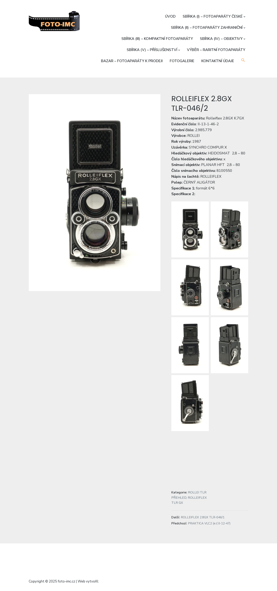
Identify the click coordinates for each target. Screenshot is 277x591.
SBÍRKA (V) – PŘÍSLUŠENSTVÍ (152, 49)
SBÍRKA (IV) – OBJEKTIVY (221, 38)
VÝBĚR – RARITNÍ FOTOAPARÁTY (216, 49)
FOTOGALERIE (182, 60)
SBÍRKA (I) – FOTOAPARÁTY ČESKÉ (213, 16)
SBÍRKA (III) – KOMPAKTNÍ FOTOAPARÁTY (157, 38)
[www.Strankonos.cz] (112, 554)
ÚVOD (170, 16)
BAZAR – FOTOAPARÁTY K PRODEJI (132, 60)
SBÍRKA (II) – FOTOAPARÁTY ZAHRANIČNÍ (207, 27)
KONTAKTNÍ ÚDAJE (217, 60)
